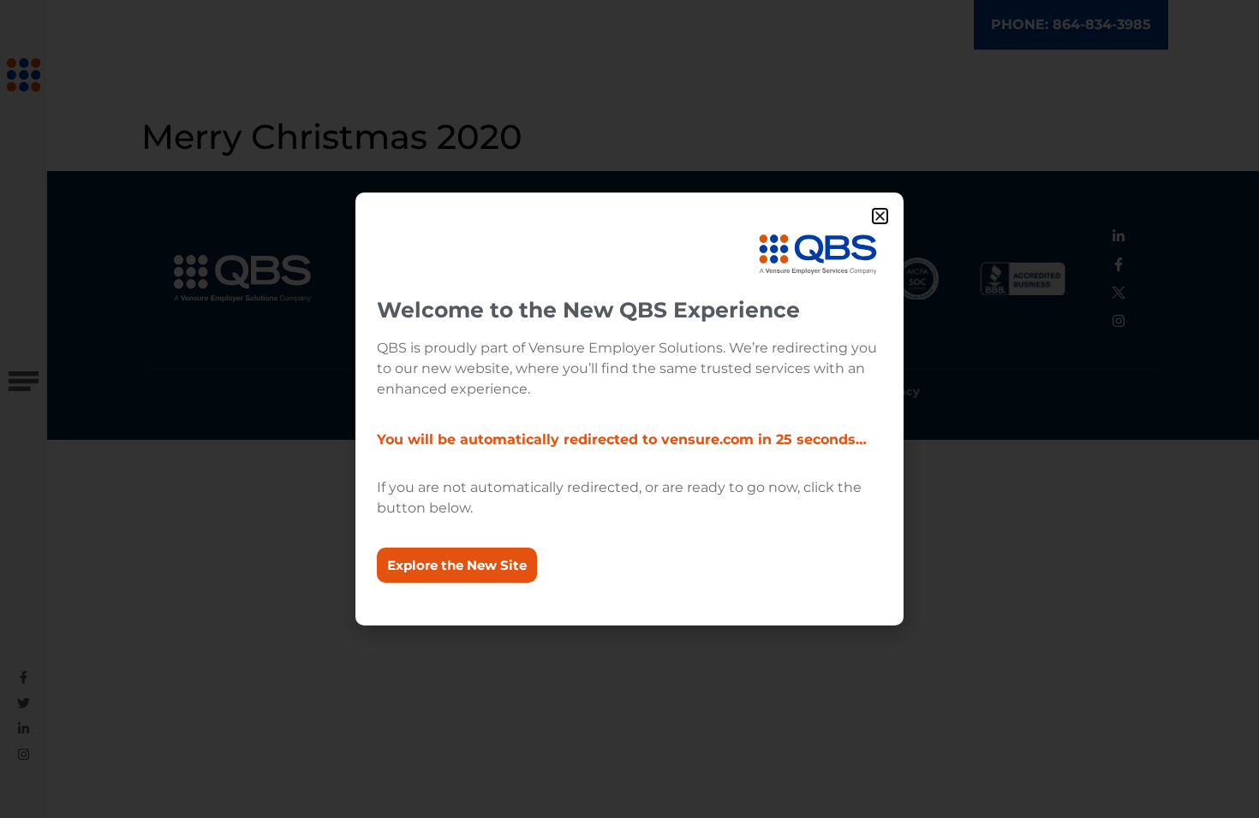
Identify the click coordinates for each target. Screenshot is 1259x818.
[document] (629, 409)
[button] (880, 216)
